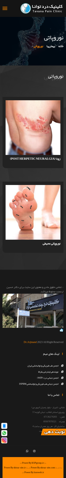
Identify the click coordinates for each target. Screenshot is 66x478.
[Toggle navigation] (5, 8)
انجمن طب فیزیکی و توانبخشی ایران (42, 365)
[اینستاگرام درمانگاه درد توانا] (4, 441)
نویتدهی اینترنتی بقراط (48, 371)
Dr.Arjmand (30, 342)
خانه (60, 46)
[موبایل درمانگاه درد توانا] (4, 426)
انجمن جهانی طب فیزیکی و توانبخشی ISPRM (38, 384)
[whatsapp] (27, 451)
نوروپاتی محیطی (51, 243)
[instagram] (34, 451)
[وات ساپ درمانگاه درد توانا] (4, 433)
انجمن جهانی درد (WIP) (47, 377)
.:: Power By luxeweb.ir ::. (41, 470)
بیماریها (51, 46)
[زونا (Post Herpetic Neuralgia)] (33, 129)
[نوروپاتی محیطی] (33, 213)
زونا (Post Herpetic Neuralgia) (35, 159)
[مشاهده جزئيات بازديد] (61, 330)
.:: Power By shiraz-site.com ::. (42, 467)
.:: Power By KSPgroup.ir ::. (33, 462)
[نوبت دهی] (53, 432)
